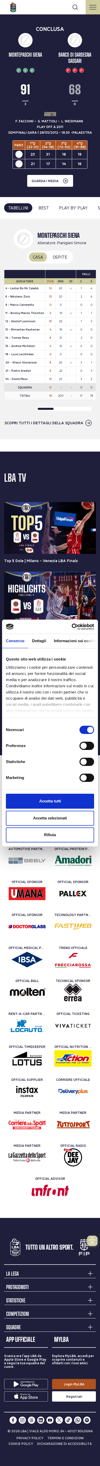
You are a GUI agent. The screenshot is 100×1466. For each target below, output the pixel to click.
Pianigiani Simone (71, 242)
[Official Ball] (27, 993)
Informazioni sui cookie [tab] (75, 641)
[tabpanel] (50, 329)
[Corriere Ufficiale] (73, 1091)
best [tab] (43, 207)
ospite (60, 257)
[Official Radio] (73, 1157)
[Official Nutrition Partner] (73, 1058)
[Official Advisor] (50, 1190)
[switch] (86, 746)
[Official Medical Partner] (27, 960)
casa (38, 257)
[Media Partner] (27, 1124)
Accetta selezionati (50, 818)
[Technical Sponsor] (73, 993)
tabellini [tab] (18, 207)
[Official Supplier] (27, 1091)
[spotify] (87, 1420)
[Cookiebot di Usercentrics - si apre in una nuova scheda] (72, 626)
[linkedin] (40, 1420)
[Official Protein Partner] (73, 861)
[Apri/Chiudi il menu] (93, 7)
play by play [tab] (73, 207)
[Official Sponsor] (27, 894)
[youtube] (50, 1420)
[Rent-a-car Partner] (27, 1025)
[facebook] (13, 1420)
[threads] (31, 1420)
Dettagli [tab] (39, 641)
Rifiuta (50, 835)
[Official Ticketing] (73, 1025)
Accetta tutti (50, 801)
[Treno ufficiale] (73, 960)
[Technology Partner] (73, 927)
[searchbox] (50, 6)
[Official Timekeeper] (27, 1058)
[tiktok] (68, 1420)
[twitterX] (59, 1420)
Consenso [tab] (15, 641)
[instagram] (22, 1420)
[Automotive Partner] (27, 861)
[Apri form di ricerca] (75, 7)
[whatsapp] (77, 1420)
